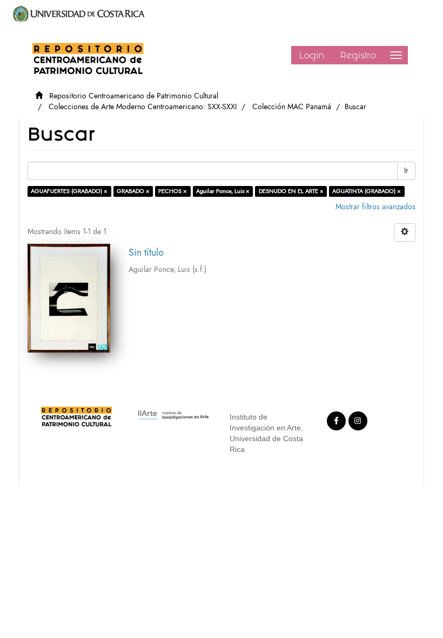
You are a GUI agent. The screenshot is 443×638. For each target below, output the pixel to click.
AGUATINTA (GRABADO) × (366, 191)
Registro (358, 55)
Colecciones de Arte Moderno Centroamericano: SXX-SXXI (143, 107)
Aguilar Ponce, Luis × (223, 191)
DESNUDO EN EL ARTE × (291, 191)
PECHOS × (172, 191)
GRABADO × (133, 191)
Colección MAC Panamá (291, 107)
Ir (406, 170)
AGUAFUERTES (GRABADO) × (69, 191)
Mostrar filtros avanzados (375, 207)
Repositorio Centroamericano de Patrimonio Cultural (133, 96)
